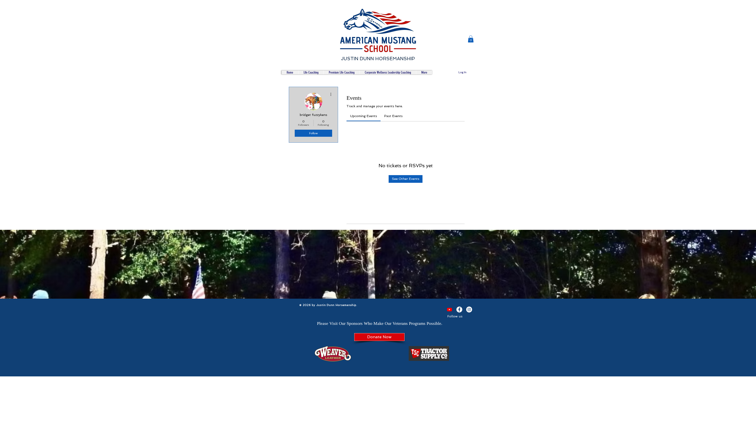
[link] (363, 116)
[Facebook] (459, 309)
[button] (471, 38)
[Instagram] (469, 309)
